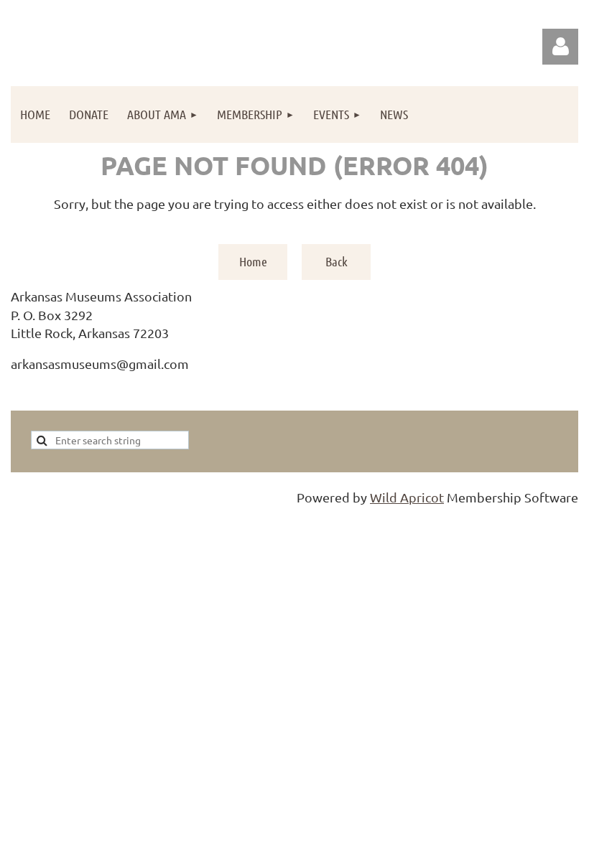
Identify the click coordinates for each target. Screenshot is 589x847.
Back (336, 261)
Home (253, 261)
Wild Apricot (407, 497)
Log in (560, 47)
